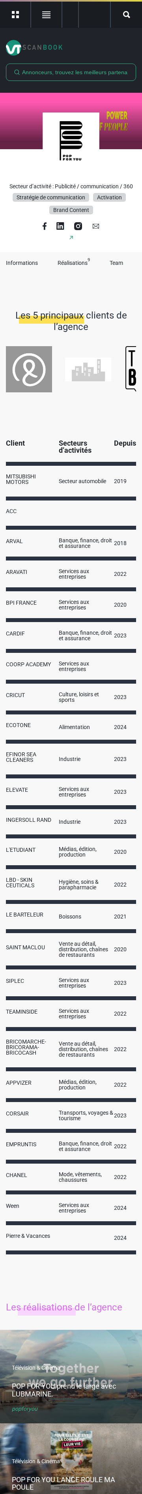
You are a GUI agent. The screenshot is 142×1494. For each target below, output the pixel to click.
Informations (22, 263)
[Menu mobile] (15, 15)
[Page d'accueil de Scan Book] (71, 48)
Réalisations (74, 263)
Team (116, 263)
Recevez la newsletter (94, 15)
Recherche (126, 15)
